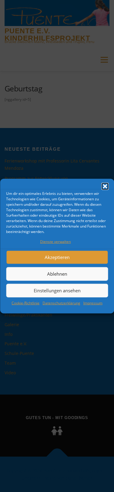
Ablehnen (57, 274)
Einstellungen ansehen (57, 290)
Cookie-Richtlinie (26, 303)
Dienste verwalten (55, 241)
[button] (105, 186)
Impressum (92, 303)
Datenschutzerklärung (61, 303)
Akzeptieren (57, 257)
